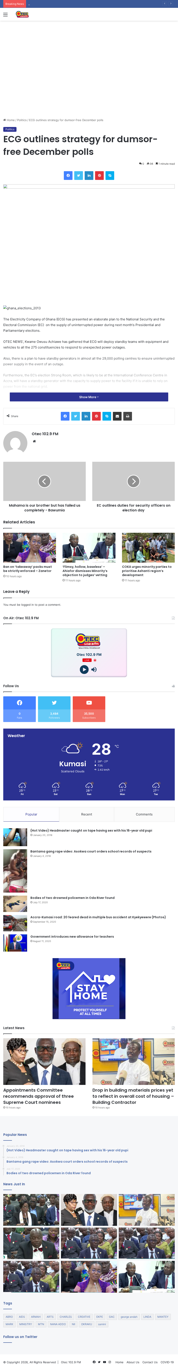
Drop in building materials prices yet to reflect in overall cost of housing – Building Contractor (133, 1096)
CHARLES (66, 1316)
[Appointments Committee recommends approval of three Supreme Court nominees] (44, 1061)
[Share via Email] (117, 416)
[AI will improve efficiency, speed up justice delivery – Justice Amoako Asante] (147, 1243)
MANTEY (162, 1316)
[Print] (127, 416)
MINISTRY (25, 1324)
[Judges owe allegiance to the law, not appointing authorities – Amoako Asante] (89, 1243)
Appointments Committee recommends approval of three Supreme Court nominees (38, 1096)
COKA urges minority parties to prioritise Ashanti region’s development (147, 571)
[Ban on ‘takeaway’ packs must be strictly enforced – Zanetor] (29, 548)
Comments (144, 814)
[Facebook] (68, 175)
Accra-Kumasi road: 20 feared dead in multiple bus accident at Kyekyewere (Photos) (98, 917)
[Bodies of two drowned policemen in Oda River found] (15, 904)
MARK (9, 1324)
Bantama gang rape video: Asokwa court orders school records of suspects (91, 851)
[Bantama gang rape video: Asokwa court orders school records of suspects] (15, 871)
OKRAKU (86, 1324)
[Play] (84, 669)
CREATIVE (84, 1316)
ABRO (9, 1316)
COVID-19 (167, 1362)
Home (10, 120)
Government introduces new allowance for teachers (72, 936)
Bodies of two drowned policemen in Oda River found (72, 898)
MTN (41, 1324)
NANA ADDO (58, 1324)
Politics (22, 120)
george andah (129, 1316)
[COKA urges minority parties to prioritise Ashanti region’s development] (148, 548)
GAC (112, 1316)
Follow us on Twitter (20, 1336)
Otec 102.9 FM (45, 433)
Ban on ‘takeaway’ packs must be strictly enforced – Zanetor (27, 569)
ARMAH (36, 1316)
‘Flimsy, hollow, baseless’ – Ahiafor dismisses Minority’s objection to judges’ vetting (85, 571)
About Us (133, 1362)
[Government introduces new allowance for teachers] (15, 943)
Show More (88, 397)
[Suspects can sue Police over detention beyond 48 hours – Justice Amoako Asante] (31, 1277)
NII (73, 1324)
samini (102, 1324)
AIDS (22, 1316)
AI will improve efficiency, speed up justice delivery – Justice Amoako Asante (80, 3)
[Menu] (5, 16)
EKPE (99, 1316)
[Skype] (109, 175)
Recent (86, 814)
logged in (27, 604)
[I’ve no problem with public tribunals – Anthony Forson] (31, 1243)
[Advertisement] (89, 85)
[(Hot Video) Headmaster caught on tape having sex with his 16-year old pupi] (15, 837)
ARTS (50, 1316)
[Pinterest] (99, 175)
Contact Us (150, 1362)
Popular (31, 814)
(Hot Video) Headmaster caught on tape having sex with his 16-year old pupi (91, 830)
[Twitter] (78, 175)
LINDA (147, 1316)
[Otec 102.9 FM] (35, 14)
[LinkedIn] (89, 175)
